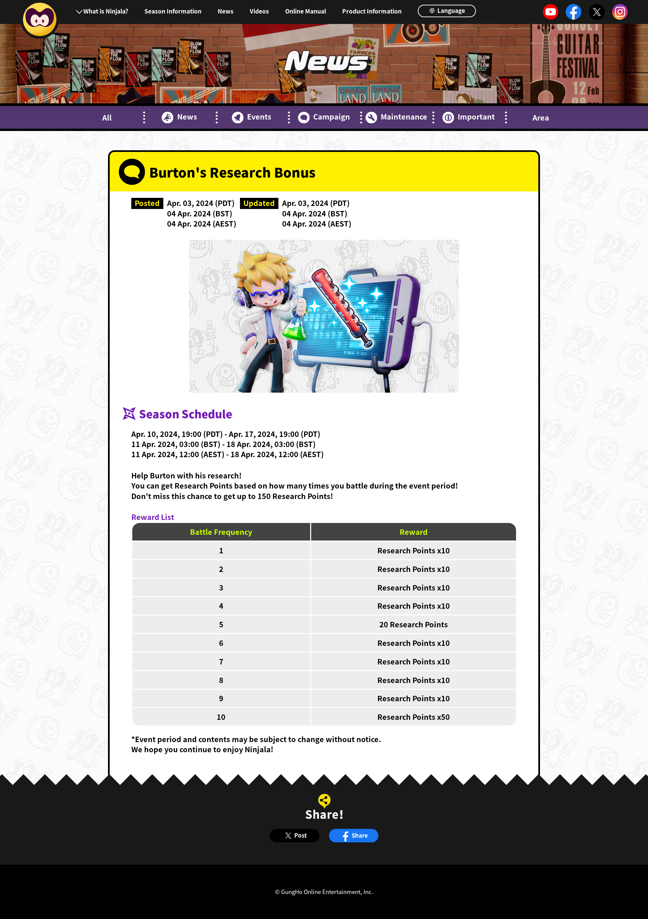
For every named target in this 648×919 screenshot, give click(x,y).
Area (541, 117)
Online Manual (305, 11)
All (107, 117)
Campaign (331, 116)
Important (476, 116)
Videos (259, 11)
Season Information (172, 11)
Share (360, 835)
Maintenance (404, 116)
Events (259, 116)
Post (300, 835)
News (226, 11)
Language (450, 10)
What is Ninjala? (105, 11)
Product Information (372, 11)
